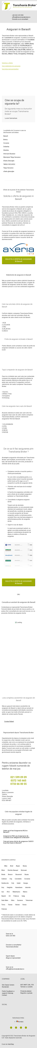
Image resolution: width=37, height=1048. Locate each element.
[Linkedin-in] (11, 1028)
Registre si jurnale (26, 993)
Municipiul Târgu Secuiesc (12, 157)
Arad (11, 866)
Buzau (27, 874)
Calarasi (4, 879)
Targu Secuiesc (8, 168)
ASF (21, 985)
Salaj (23, 896)
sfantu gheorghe (8, 171)
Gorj (2, 887)
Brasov (10, 874)
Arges (18, 866)
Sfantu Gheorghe (8, 161)
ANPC (26, 985)
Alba (5, 866)
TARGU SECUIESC (9, 164)
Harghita (9, 887)
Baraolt (5, 136)
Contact (4, 995)
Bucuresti (18, 874)
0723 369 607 (6, 800)
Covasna (6, 143)
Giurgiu (25, 883)
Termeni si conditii (26, 987)
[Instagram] (26, 1028)
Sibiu (12, 900)
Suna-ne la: (9, 934)
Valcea (17, 905)
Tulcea (10, 905)
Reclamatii (5, 987)
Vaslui (24, 905)
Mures (25, 892)
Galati (18, 883)
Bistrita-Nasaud (13, 870)
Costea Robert (9, 721)
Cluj (11, 879)
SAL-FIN (31, 985)
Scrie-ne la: (9, 967)
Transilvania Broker (12, 947)
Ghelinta (6, 150)
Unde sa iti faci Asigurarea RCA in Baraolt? (15, 831)
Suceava (20, 900)
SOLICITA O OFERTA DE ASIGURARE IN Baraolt (18, 260)
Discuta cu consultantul (13, 945)
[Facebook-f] (16, 1028)
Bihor (3, 870)
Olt (10, 896)
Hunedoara (18, 887)
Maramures (16, 892)
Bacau (25, 866)
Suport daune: (10, 956)
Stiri (3, 985)
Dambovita (5, 883)
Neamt (3, 896)
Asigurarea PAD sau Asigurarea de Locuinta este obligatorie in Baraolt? (16, 836)
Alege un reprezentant (13, 958)
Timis (3, 905)
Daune (7, 985)
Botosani (24, 870)
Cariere (11, 985)
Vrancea (4, 909)
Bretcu (5, 139)
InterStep (11, 1044)
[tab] (18, 831)
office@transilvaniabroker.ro (15, 969)
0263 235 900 (10, 936)
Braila (3, 874)
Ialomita (27, 887)
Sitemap (10, 993)
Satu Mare (4, 900)
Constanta (18, 879)
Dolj (12, 883)
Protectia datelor (25, 991)
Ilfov (8, 892)
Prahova (16, 896)
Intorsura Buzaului (9, 154)
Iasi (2, 892)
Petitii (4, 991)
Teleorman (29, 900)
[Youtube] (21, 1028)
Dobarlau (6, 147)
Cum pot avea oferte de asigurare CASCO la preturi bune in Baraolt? (18, 842)
